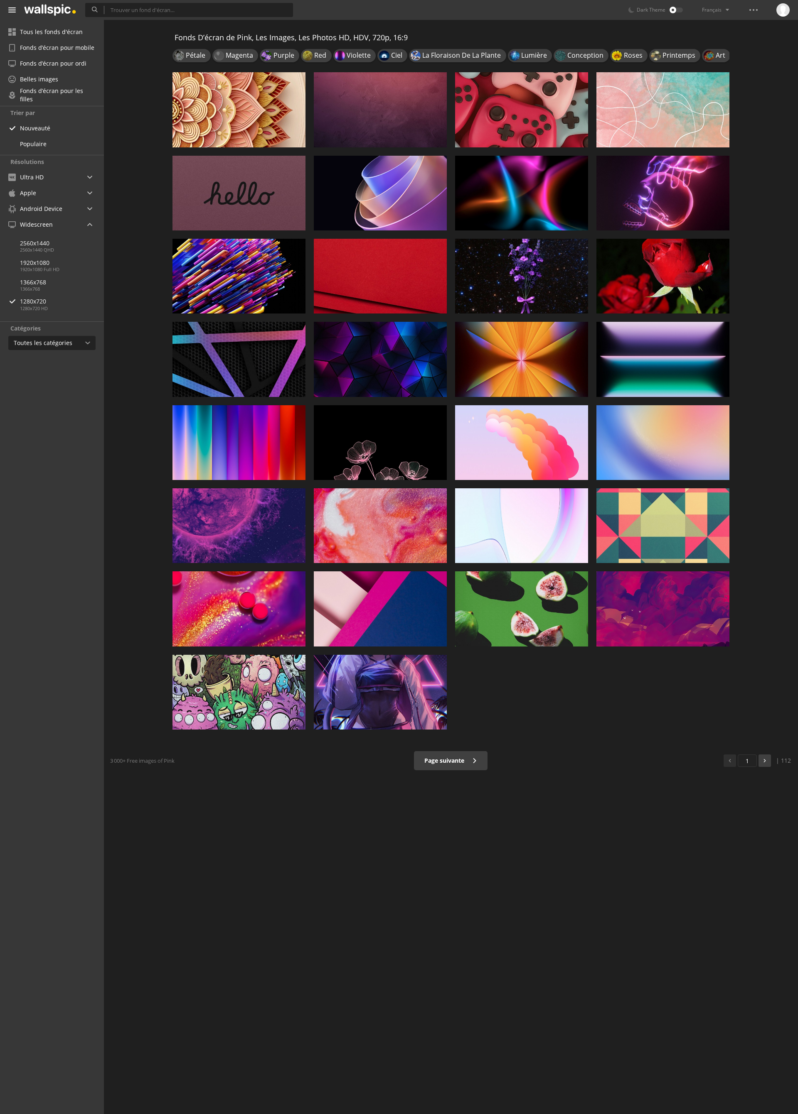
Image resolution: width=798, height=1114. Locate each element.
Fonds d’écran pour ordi (53, 63)
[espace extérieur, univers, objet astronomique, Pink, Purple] (238, 525)
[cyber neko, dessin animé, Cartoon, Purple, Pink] (380, 692)
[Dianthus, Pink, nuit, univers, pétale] (521, 276)
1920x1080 (34, 263)
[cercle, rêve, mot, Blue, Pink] (521, 525)
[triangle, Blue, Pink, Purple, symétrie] (380, 359)
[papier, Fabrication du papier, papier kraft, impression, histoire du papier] (238, 109)
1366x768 (33, 282)
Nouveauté (35, 128)
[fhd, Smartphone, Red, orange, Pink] (521, 442)
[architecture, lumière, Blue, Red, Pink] (380, 608)
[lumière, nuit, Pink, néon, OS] (662, 193)
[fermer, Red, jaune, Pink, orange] (238, 608)
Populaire (33, 144)
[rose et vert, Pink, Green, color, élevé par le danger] (521, 608)
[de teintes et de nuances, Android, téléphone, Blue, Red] (662, 442)
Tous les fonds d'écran (51, 32)
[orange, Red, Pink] (380, 276)
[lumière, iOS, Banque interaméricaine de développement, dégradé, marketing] (662, 359)
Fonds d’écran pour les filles (51, 95)
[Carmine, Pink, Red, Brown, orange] (380, 109)
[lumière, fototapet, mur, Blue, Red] (521, 193)
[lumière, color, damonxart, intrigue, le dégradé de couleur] (238, 442)
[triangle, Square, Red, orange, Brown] (662, 525)
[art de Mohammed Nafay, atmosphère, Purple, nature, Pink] (662, 608)
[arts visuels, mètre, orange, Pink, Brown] (662, 109)
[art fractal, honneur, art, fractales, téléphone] (380, 193)
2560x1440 (34, 243)
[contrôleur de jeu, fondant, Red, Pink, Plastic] (521, 109)
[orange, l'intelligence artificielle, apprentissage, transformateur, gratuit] (238, 276)
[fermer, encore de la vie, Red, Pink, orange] (380, 525)
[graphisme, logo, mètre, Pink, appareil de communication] (238, 193)
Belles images (39, 79)
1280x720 (33, 301)
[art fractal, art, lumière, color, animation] (521, 359)
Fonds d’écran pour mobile (57, 47)
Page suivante (445, 760)
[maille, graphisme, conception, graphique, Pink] (238, 359)
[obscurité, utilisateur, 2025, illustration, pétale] (380, 442)
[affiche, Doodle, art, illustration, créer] (238, 692)
